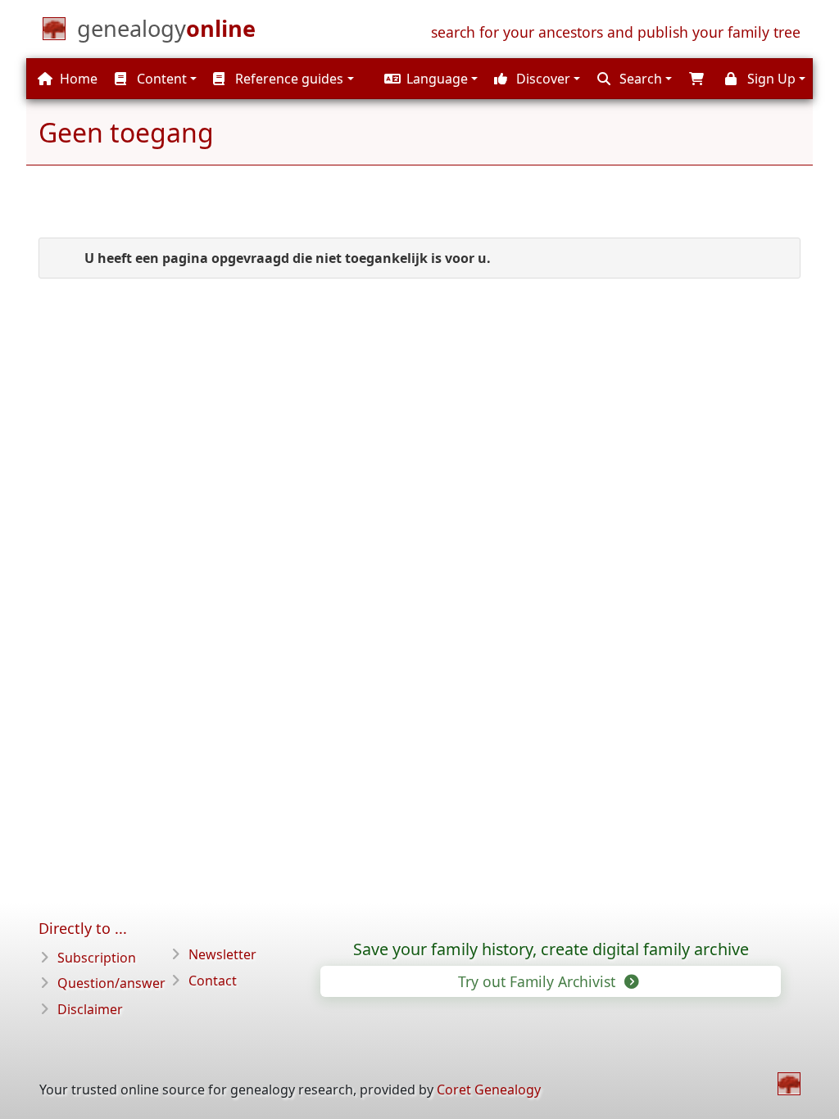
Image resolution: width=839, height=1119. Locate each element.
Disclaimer (90, 1009)
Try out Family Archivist (538, 981)
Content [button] (160, 79)
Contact (212, 981)
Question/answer (111, 983)
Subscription (96, 958)
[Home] (789, 1083)
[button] (429, 78)
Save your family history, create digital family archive (551, 949)
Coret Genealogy (489, 1089)
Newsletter (222, 954)
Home (77, 79)
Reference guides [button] (287, 79)
